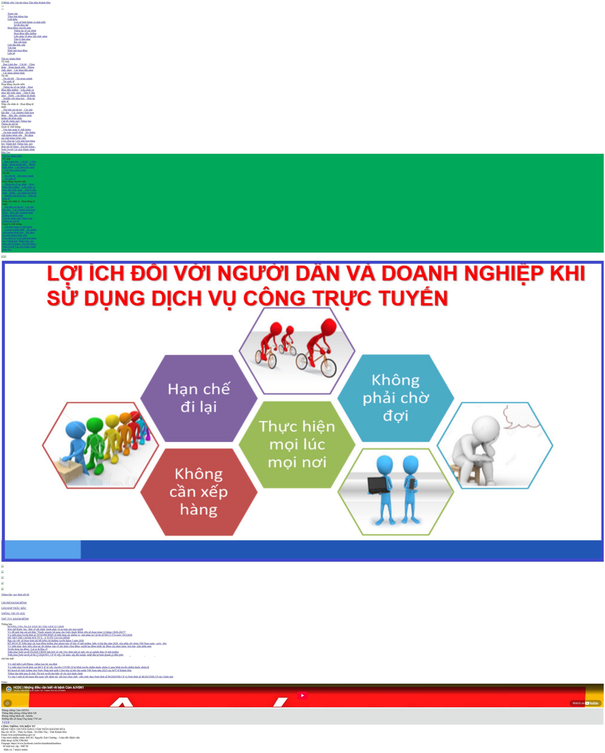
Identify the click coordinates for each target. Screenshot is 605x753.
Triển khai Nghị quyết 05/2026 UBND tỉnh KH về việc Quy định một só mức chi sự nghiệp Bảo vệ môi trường (63, 631)
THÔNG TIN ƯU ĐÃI (13, 613)
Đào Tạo (5, 152)
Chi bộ (22, 64)
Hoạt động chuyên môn (13, 84)
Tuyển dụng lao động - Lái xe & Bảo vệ (27, 628)
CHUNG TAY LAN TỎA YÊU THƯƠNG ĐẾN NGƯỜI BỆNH (41, 645)
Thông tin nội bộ (9, 124)
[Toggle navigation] (2, 9)
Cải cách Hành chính (24, 149)
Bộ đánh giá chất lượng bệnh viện (17, 136)
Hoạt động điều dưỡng (17, 88)
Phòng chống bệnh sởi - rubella (17, 716)
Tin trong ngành (23, 78)
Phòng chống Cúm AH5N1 (15, 710)
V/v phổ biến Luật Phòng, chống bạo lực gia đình (32, 664)
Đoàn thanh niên (16, 67)
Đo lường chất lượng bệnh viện (18, 134)
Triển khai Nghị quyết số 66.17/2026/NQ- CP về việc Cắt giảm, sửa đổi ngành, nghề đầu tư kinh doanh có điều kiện (65, 634)
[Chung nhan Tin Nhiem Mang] (2, 566)
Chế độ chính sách (10, 121)
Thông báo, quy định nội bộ (15, 594)
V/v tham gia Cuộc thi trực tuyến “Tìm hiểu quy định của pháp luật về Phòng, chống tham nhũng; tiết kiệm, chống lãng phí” (69, 651)
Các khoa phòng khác (13, 73)
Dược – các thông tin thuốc (20, 95)
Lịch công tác (8, 141)
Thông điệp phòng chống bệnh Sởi (19, 713)
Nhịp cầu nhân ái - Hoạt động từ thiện (17, 105)
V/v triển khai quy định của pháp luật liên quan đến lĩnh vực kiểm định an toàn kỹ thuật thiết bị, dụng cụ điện (62, 639)
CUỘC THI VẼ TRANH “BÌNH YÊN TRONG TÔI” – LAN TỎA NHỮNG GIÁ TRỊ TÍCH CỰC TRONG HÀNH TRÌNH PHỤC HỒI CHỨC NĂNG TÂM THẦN (93, 642)
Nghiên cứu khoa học (13, 98)
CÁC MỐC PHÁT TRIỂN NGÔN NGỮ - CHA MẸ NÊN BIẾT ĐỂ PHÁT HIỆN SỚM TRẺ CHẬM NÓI (62, 648)
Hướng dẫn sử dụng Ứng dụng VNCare (22, 718)
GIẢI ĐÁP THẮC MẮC (13, 608)
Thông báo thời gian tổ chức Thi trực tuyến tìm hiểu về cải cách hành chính (45, 673)
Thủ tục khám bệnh (11, 58)
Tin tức (4, 75)
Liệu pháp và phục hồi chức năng (17, 91)
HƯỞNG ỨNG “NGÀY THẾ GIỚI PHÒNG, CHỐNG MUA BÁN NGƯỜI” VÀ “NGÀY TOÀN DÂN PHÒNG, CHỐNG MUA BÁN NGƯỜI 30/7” (85, 637)
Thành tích (11, 143)
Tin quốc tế (7, 81)
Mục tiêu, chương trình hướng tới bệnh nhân (16, 117)
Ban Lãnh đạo (9, 64)
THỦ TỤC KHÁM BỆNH (15, 618)
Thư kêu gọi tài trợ (11, 109)
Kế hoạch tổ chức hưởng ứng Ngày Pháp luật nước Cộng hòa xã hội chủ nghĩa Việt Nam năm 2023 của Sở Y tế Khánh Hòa (69, 670)
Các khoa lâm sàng (22, 70)
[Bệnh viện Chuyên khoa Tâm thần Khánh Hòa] (25, 2)
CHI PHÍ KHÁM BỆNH (14, 602)
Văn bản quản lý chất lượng (16, 129)
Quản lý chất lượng (10, 126)
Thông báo (25, 121)
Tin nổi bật (7, 78)
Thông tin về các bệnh (13, 87)
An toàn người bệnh (12, 132)
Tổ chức (5, 61)
